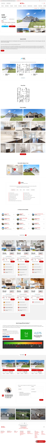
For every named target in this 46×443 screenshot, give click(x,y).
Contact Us (42, 431)
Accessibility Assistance (25, 428)
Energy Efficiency (21, 434)
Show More (2, 50)
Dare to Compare (21, 432)
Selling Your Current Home (30, 433)
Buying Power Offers (9, 432)
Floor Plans (35, 8)
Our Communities (2, 432)
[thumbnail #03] (32, 30)
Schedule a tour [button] (6, 26)
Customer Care (42, 433)
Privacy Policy (20, 428)
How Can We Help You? (33, 391)
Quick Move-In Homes (3, 431)
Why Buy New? (28, 432)
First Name (19, 386)
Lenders (42, 432)
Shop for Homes (3, 3)
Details (12, 261)
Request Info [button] (12, 26)
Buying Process (28, 431)
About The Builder (36, 431)
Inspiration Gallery (16, 431)
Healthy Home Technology (22, 433)
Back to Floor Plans (43, 8)
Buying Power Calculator (9, 431)
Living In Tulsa (36, 433)
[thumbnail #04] (38, 30)
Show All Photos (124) (23, 154)
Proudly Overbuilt (8, 3)
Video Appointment (43, 434)
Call (5, 24)
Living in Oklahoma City (37, 432)
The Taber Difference (37, 434)
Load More (23, 315)
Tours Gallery (15, 432)
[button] (42, 3)
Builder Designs (24, 427)
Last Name (32, 386)
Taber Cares (36, 436)
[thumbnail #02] (26, 30)
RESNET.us (8, 334)
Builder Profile (36, 437)
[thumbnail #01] (20, 30)
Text (12, 24)
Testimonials (36, 435)
